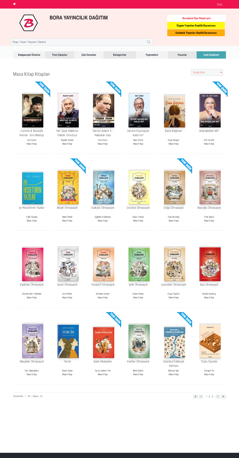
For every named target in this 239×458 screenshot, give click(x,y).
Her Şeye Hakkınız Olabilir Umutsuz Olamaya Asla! (67, 135)
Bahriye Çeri (173, 370)
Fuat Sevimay (173, 217)
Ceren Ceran (67, 370)
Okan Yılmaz (138, 217)
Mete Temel (67, 217)
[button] (195, 397)
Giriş (219, 4)
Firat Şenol (209, 217)
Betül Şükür (138, 370)
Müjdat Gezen (67, 140)
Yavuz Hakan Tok (103, 370)
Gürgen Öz (209, 370)
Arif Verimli (209, 140)
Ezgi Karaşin (173, 140)
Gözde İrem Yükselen (32, 294)
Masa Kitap (32, 144)
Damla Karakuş (209, 294)
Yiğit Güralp (31, 217)
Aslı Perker (67, 294)
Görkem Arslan (102, 294)
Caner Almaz (138, 294)
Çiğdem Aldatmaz (102, 217)
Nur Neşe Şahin (31, 370)
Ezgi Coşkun (173, 294)
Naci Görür (138, 140)
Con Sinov (31, 140)
